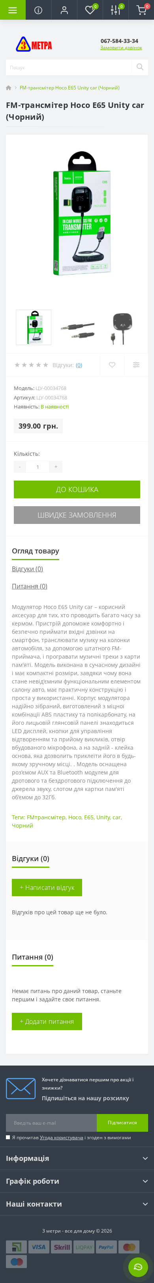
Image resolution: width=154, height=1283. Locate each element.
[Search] (139, 67)
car (117, 817)
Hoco (74, 817)
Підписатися (122, 1122)
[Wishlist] (112, 365)
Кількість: (27, 453)
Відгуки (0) (27, 568)
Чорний (22, 825)
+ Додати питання (47, 1021)
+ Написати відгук (47, 887)
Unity (103, 817)
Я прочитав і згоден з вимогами (71, 1137)
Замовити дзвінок (121, 47)
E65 (89, 817)
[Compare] (136, 365)
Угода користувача (61, 1137)
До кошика (77, 489)
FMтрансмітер (46, 817)
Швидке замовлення (77, 515)
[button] (64, 10)
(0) (79, 365)
